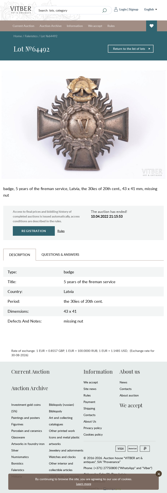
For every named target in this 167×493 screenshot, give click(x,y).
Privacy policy (93, 428)
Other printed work (62, 431)
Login (123, 9)
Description (19, 254)
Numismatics (20, 457)
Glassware (18, 437)
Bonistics (17, 463)
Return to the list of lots (129, 49)
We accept (91, 382)
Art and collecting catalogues (60, 421)
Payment (89, 402)
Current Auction (30, 371)
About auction (129, 395)
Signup (133, 9)
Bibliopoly (55, 411)
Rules (111, 26)
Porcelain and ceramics (26, 431)
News (123, 382)
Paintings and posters (25, 418)
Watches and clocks (62, 457)
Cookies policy (93, 434)
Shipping (89, 408)
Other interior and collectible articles (61, 466)
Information (98, 371)
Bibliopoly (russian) (61, 405)
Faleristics (31, 36)
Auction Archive (29, 387)
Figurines (17, 424)
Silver (14, 450)
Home (17, 36)
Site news (90, 389)
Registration (34, 231)
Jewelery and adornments (66, 450)
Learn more (83, 484)
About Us (90, 421)
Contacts (89, 415)
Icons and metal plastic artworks (64, 440)
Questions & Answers (60, 254)
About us (130, 371)
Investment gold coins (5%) (26, 408)
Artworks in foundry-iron (28, 444)
